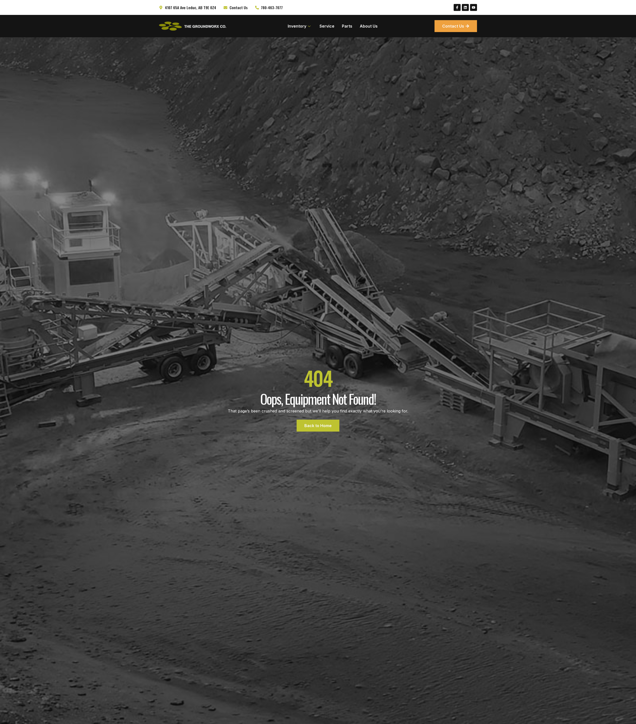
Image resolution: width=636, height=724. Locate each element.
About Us (369, 26)
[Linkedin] (465, 7)
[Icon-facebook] (457, 7)
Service (326, 26)
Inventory (297, 26)
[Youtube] (473, 7)
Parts (347, 26)
